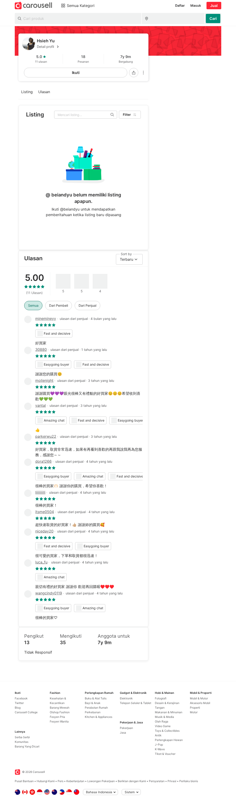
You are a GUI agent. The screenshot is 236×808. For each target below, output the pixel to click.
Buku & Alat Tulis (95, 698)
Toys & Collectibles (167, 730)
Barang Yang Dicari (27, 746)
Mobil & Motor (199, 698)
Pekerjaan (126, 728)
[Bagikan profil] (133, 72)
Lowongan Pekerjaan (101, 781)
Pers (60, 781)
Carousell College (26, 712)
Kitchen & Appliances (98, 717)
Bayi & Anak (92, 703)
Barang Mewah (59, 707)
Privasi (172, 781)
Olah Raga (161, 721)
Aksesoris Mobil (200, 703)
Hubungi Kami (46, 781)
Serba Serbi (22, 737)
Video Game (163, 726)
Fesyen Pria (57, 717)
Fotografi (160, 698)
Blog (18, 707)
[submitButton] (213, 18)
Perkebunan (92, 712)
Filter (127, 114)
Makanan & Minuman (168, 712)
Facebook (21, 698)
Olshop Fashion (60, 712)
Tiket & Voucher (165, 754)
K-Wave (160, 749)
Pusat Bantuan (24, 781)
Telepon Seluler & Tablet (135, 703)
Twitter (19, 703)
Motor (194, 712)
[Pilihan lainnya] (143, 72)
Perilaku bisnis (188, 781)
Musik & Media (164, 717)
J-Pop (159, 744)
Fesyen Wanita (59, 721)
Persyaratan (157, 781)
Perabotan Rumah (96, 707)
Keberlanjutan (75, 781)
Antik (158, 735)
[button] (91, 46)
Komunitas (21, 742)
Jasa (123, 732)
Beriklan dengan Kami (132, 781)
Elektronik (126, 698)
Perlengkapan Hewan (169, 740)
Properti (195, 707)
